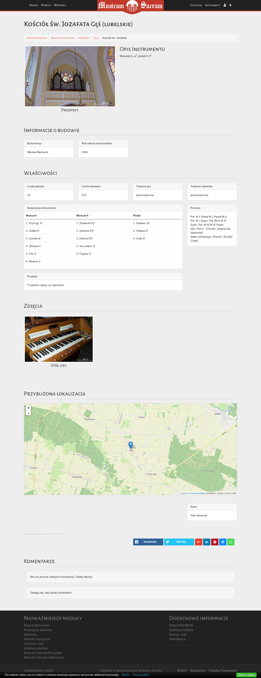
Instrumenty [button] (212, 5)
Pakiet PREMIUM (181, 625)
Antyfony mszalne (36, 648)
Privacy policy (141, 674)
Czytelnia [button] (196, 5)
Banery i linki (178, 634)
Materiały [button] (60, 5)
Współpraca (177, 639)
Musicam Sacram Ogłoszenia (44, 657)
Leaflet (183, 493)
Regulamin (197, 670)
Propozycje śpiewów (38, 630)
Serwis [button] (33, 5)
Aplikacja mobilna (181, 630)
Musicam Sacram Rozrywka (43, 653)
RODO (182, 670)
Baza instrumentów (37, 625)
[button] (225, 5)
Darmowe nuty (34, 643)
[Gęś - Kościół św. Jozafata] (130, 445)
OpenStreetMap (197, 493)
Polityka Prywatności (223, 670)
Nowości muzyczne (37, 639)
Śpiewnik (30, 634)
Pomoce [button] (46, 5)
